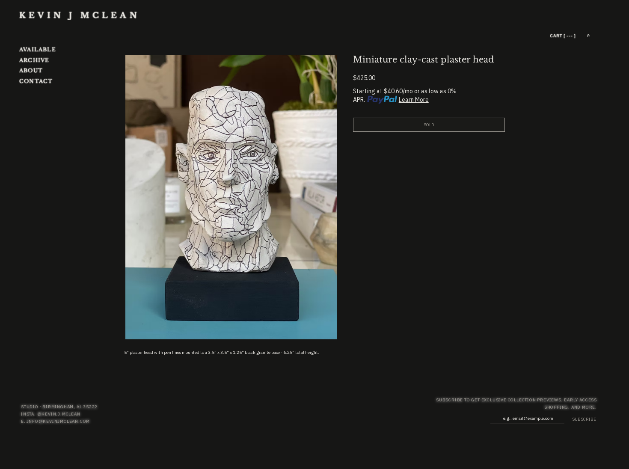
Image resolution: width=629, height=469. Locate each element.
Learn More (414, 100)
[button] (588, 36)
